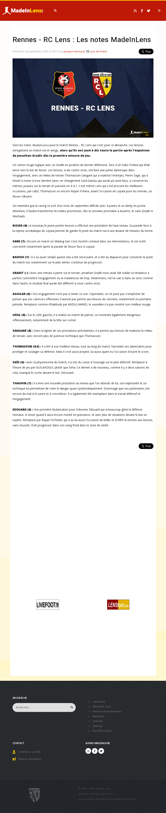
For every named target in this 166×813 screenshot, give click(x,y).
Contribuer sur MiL (29, 752)
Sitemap (98, 726)
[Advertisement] (83, 482)
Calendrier (99, 701)
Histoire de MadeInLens (107, 711)
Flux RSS (98, 731)
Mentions (98, 716)
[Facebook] (142, 11)
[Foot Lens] (118, 604)
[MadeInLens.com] (34, 795)
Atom (109, 731)
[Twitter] (148, 11)
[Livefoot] (48, 604)
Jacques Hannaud (74, 51)
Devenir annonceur (30, 759)
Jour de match (98, 51)
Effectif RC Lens (102, 706)
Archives (98, 721)
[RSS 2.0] (135, 11)
